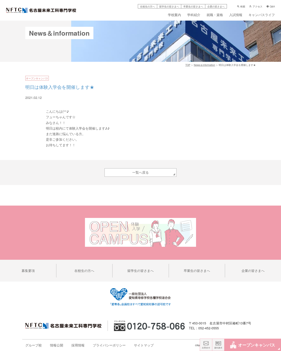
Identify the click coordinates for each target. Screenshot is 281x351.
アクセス (257, 6)
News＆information (204, 65)
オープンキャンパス (256, 345)
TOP (187, 65)
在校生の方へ (147, 6)
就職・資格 (215, 15)
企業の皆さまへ (216, 6)
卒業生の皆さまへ (193, 6)
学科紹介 (193, 15)
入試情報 (235, 15)
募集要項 (28, 270)
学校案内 (174, 15)
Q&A (272, 6)
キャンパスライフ (261, 15)
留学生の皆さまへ (169, 6)
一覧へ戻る (140, 172)
